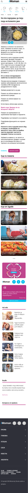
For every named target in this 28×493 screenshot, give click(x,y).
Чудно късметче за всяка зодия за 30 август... (19, 325)
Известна (4, 454)
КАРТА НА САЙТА (4, 474)
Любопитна (4, 460)
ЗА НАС (2, 470)
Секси (3, 448)
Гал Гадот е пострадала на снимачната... (19, 346)
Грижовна (4, 436)
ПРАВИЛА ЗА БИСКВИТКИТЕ (7, 472)
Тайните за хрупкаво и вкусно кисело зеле (13, 172)
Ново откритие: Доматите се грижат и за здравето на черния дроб (14, 253)
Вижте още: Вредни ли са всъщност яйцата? (10, 108)
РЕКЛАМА (18, 472)
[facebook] (14, 282)
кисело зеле (14, 151)
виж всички (5, 395)
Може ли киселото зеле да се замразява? (13, 188)
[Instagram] (23, 282)
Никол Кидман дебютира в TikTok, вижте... (19, 356)
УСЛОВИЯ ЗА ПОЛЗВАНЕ (12, 470)
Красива (3, 430)
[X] (18, 282)
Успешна (4, 442)
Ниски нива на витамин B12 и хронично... (18, 366)
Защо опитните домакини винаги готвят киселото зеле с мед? (13, 202)
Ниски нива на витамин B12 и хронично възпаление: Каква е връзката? (12, 222)
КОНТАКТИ (13, 474)
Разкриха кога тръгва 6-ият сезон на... (18, 335)
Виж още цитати (14, 301)
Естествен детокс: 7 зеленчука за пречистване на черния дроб (11, 237)
